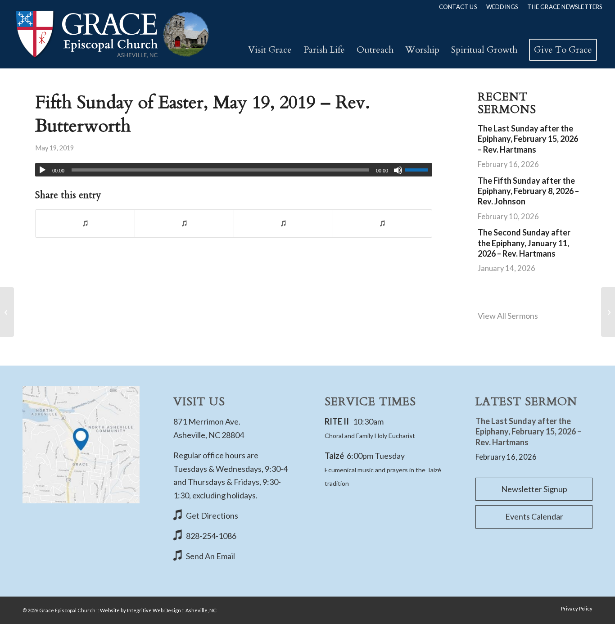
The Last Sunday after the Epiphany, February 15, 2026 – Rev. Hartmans (528, 138)
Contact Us (458, 6)
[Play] (42, 170)
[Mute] (397, 170)
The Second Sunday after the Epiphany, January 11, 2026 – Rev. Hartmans (524, 242)
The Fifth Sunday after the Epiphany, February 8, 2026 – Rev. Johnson (528, 191)
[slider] (418, 169)
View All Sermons (508, 316)
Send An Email (210, 556)
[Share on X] (184, 223)
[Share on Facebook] (85, 223)
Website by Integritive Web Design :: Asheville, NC (158, 610)
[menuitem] (458, 7)
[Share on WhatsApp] (283, 223)
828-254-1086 (211, 536)
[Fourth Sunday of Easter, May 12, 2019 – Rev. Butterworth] (7, 312)
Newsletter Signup (534, 489)
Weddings (502, 6)
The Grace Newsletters (564, 6)
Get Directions (212, 515)
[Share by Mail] (382, 223)
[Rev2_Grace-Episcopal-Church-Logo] (112, 34)
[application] (233, 169)
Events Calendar (534, 516)
